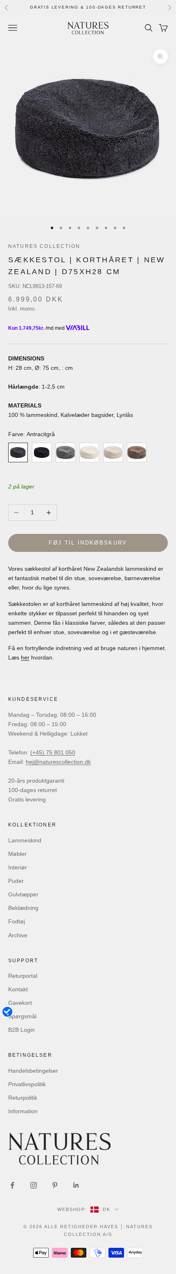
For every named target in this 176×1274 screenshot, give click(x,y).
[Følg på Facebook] (12, 1185)
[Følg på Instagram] (33, 1185)
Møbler (17, 854)
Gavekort (20, 1002)
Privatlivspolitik (27, 1084)
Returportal (22, 975)
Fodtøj (16, 921)
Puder (16, 881)
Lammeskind (24, 840)
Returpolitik (22, 1097)
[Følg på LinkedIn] (76, 1185)
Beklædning (23, 908)
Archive (17, 935)
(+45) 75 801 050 (52, 752)
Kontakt (18, 989)
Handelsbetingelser (33, 1070)
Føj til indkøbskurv (88, 543)
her (25, 657)
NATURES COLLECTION (44, 246)
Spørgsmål (22, 1016)
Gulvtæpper (23, 894)
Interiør (17, 867)
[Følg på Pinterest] (55, 1185)
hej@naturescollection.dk (58, 762)
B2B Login (21, 1029)
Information (23, 1111)
